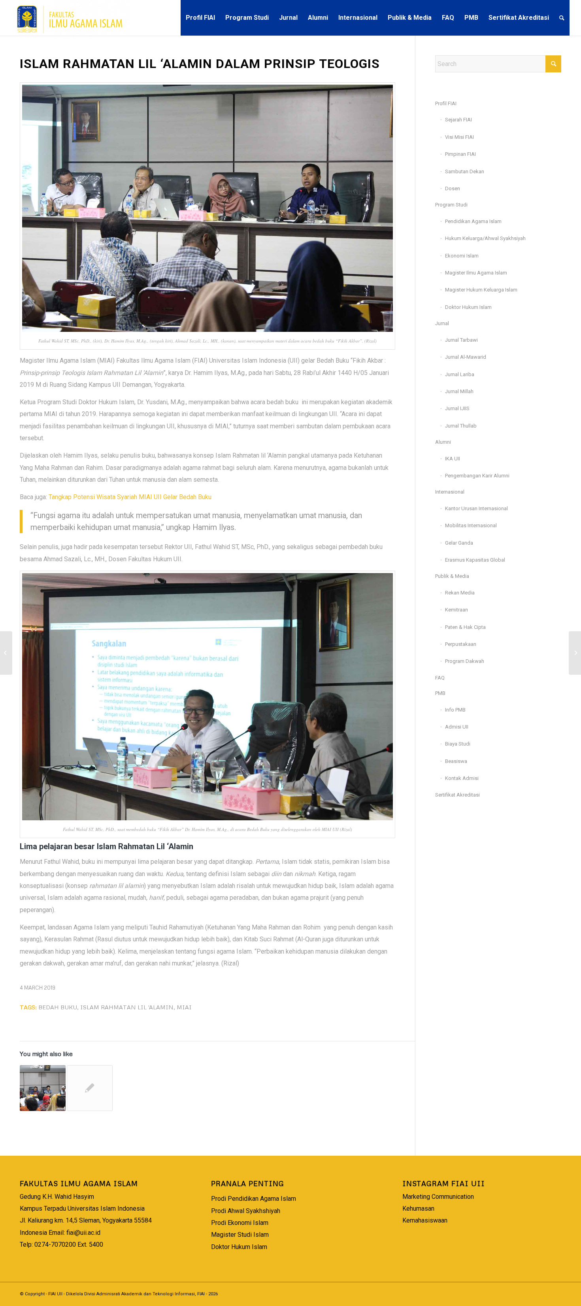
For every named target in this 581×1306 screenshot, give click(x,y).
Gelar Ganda (459, 543)
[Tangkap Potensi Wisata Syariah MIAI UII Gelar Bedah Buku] (43, 1088)
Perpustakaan (460, 644)
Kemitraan (456, 610)
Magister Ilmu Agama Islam (476, 273)
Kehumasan (418, 1208)
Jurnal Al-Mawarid (465, 357)
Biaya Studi (457, 744)
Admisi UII (456, 727)
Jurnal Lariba (459, 374)
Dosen (452, 188)
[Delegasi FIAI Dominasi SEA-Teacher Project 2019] (6, 653)
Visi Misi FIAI (459, 137)
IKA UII (452, 459)
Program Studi (451, 205)
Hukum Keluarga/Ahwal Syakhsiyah (485, 238)
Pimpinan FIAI (460, 154)
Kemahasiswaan (424, 1220)
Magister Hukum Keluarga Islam (481, 290)
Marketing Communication (438, 1196)
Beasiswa (456, 761)
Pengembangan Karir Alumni (477, 476)
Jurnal (442, 323)
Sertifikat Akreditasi (457, 795)
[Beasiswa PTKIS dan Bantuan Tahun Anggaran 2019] (575, 653)
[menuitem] (200, 18)
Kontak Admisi (462, 778)
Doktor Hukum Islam (468, 307)
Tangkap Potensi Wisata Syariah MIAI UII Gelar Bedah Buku (130, 497)
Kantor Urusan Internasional (476, 508)
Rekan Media (460, 593)
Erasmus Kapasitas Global (475, 560)
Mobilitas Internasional (471, 525)
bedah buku (57, 1007)
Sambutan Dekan (464, 171)
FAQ (440, 678)
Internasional (449, 492)
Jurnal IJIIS (457, 408)
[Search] (562, 18)
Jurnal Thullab (461, 426)
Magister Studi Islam (240, 1234)
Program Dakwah (464, 661)
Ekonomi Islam (462, 256)
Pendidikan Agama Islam (473, 221)
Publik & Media (452, 576)
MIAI (184, 1007)
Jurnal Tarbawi (461, 340)
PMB (440, 693)
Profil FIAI (445, 103)
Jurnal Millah (459, 391)
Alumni (443, 442)
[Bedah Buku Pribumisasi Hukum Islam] (90, 1088)
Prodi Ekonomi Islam (239, 1223)
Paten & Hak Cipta (465, 627)
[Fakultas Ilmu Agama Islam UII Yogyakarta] (70, 18)
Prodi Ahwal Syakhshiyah (245, 1211)
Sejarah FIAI (458, 120)
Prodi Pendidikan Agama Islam (253, 1198)
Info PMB (455, 710)
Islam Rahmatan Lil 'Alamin (127, 1007)
